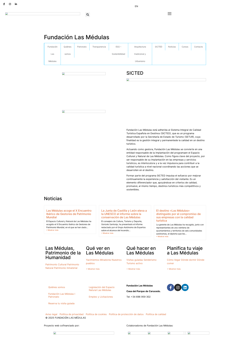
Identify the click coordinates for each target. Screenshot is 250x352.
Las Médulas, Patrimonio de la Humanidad (63, 252)
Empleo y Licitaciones (101, 296)
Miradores (105, 259)
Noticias (172, 46)
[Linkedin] (185, 287)
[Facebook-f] (170, 287)
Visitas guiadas (134, 259)
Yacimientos (92, 259)
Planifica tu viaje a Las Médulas (185, 250)
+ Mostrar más (52, 230)
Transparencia (99, 46)
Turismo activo (134, 263)
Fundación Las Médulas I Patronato (61, 295)
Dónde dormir (188, 259)
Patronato (82, 46)
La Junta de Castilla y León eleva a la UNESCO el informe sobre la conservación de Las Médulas (124, 214)
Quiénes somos (67, 50)
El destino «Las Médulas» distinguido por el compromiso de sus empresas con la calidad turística (178, 215)
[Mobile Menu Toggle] (169, 13)
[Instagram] (177, 287)
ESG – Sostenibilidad (118, 50)
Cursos (185, 46)
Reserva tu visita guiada (61, 303)
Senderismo (150, 259)
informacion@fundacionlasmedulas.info (147, 305)
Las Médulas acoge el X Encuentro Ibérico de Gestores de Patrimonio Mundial (69, 214)
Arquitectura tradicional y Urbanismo (140, 53)
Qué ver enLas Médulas (100, 250)
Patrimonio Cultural (56, 264)
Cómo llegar (173, 259)
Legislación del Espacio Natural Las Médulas (102, 289)
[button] (87, 14)
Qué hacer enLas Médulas (141, 250)
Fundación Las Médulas (52, 53)
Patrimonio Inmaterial (65, 267)
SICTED (158, 46)
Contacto (198, 46)
